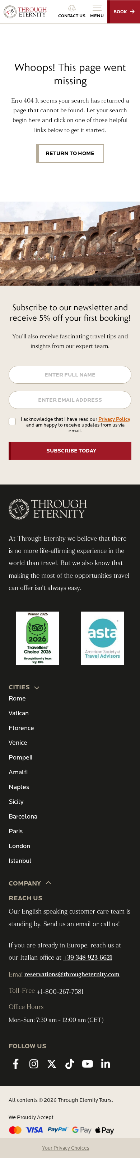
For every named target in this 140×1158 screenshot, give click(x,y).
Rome (17, 698)
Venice (18, 743)
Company (25, 883)
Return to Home (70, 153)
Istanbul (20, 861)
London (19, 846)
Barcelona (23, 816)
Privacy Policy (114, 419)
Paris (16, 831)
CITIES (19, 687)
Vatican (19, 713)
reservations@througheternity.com (72, 974)
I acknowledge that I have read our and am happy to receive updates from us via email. (75, 425)
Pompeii (20, 757)
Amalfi (18, 772)
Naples (19, 787)
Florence (21, 728)
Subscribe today (71, 450)
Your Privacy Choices (65, 1148)
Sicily (16, 802)
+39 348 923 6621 (87, 958)
